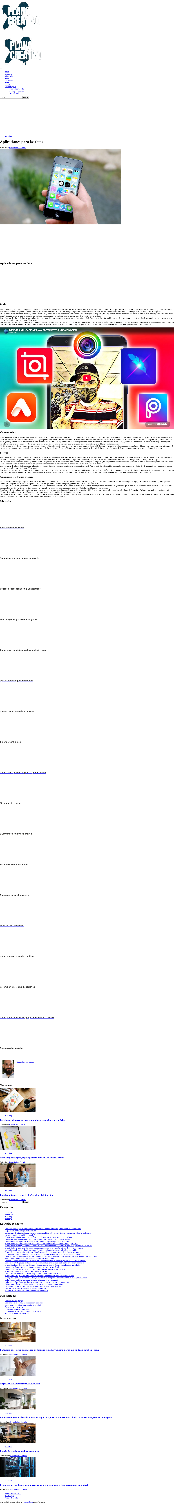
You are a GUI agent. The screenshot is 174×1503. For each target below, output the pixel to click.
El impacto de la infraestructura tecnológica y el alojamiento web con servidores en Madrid (38, 1237)
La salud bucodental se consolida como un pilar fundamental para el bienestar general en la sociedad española (45, 1261)
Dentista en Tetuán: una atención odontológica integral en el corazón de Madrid (34, 1286)
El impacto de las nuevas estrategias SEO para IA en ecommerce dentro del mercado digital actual (41, 1244)
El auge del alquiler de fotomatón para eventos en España (26, 1271)
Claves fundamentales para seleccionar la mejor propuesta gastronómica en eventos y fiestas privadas (42, 1254)
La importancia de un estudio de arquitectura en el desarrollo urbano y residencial (35, 1269)
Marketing (8, 78)
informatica (9, 1214)
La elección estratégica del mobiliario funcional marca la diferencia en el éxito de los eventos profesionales (44, 1263)
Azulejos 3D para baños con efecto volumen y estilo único (26, 1291)
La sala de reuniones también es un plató (20, 1235)
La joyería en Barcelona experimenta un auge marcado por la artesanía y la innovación (37, 1282)
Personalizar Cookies (17, 89)
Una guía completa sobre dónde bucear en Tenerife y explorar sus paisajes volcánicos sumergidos (41, 1250)
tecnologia (8, 1219)
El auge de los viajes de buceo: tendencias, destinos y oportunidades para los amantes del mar (39, 1276)
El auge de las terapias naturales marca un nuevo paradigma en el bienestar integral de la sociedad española (44, 1248)
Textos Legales (10, 87)
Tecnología (9, 80)
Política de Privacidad (13, 1494)
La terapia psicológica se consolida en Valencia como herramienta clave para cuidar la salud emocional (43, 1229)
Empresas (8, 74)
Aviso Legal (14, 93)
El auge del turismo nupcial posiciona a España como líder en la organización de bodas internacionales (43, 1252)
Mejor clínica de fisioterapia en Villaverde (20, 1231)
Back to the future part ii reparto (17, 1313)
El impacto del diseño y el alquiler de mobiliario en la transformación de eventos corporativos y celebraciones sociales (48, 1246)
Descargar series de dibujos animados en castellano (24, 1303)
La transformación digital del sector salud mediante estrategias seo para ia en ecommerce (37, 1241)
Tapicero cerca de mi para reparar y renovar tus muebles (25, 1288)
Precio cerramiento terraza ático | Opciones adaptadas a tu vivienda (29, 1259)
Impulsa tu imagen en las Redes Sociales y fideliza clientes (27, 1195)
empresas (8, 1212)
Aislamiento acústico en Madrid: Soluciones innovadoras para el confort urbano (34, 1284)
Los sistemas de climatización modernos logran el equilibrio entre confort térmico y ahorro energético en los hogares (48, 1233)
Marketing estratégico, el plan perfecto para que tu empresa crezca (32, 1157)
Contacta (8, 85)
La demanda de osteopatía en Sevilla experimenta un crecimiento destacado (33, 1273)
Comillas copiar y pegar (13, 1301)
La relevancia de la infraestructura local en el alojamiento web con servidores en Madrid (37, 1239)
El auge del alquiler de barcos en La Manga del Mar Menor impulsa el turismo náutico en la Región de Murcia (46, 1278)
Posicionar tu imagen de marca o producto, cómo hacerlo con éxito (32, 1120)
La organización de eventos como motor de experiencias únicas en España (32, 1267)
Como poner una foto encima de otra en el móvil (23, 1305)
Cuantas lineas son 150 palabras (17, 1309)
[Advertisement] (87, 116)
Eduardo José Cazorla (17, 148)
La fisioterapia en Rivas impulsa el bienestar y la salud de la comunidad (31, 1280)
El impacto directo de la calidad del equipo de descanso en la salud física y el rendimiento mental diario (43, 1265)
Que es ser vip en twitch (14, 1307)
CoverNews (28, 1502)
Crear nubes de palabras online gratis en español (23, 1311)
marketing (8, 136)
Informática (9, 76)
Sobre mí (8, 82)
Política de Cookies (16, 91)
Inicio (7, 72)
